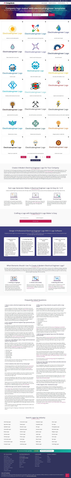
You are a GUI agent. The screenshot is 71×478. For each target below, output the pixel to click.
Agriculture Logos (7, 424)
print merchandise (25, 384)
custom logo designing (36, 202)
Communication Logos (8, 441)
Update (51, 14)
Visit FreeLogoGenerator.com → (47, 450)
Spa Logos (54, 439)
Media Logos (38, 441)
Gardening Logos (23, 444)
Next (48, 157)
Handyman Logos (39, 421)
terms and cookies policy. (31, 476)
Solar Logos (54, 436)
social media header (55, 402)
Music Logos (54, 421)
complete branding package (50, 358)
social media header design (45, 355)
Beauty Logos (6, 431)
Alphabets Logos (7, 426)
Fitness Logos (22, 436)
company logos (29, 368)
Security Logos (54, 434)
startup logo (30, 365)
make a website (48, 402)
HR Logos (38, 426)
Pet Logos (54, 424)
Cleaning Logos (7, 436)
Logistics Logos (39, 436)
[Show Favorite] (60, 1)
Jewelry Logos (38, 431)
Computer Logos (7, 444)
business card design (21, 398)
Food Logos (22, 439)
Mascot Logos (38, 439)
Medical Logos (38, 444)
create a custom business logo (18, 336)
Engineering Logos (23, 429)
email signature (62, 402)
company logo (9, 388)
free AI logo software (49, 171)
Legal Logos (38, 434)
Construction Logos (23, 421)
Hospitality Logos (39, 424)
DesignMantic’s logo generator (17, 346)
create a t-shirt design (41, 403)
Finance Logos (22, 434)
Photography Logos (55, 426)
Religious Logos (55, 431)
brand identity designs (45, 378)
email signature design (55, 355)
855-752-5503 (57, 0)
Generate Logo (35, 221)
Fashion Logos (22, 431)
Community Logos (7, 439)
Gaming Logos (22, 441)
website (37, 355)
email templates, (31, 287)
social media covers (30, 288)
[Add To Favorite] (22, 21)
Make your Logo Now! (35, 160)
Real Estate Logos (55, 429)
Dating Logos (22, 424)
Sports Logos (54, 441)
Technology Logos (55, 444)
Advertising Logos (7, 421)
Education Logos (23, 426)
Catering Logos (7, 434)
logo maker (26, 309)
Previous (23, 157)
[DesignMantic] (9, 3)
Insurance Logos (39, 429)
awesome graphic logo (50, 337)
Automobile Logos (7, 429)
